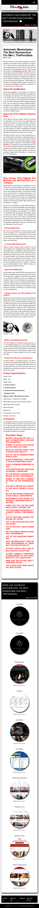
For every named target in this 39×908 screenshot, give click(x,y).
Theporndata (15, 906)
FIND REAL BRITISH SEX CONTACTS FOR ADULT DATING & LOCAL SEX (20, 488)
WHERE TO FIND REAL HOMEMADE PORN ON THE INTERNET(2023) (20, 481)
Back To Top (30, 598)
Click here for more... (19, 685)
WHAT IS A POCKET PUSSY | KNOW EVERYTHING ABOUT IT (20, 451)
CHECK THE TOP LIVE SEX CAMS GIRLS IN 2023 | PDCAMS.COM (20, 506)
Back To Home (31, 25)
